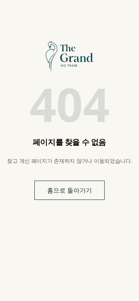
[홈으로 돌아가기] (69, 56)
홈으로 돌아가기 (69, 190)
